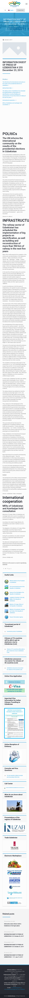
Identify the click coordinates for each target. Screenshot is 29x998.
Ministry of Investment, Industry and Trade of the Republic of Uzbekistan (17, 611)
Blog (10, 26)
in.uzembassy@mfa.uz (16, 987)
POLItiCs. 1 (5, 79)
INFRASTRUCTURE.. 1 (8, 88)
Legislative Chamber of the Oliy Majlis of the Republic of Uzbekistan (17, 599)
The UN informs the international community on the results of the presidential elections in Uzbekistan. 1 (14, 83)
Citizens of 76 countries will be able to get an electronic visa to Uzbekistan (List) (16, 651)
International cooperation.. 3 (9, 100)
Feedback (22, 989)
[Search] (5, 10)
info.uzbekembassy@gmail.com (11, 989)
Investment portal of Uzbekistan (14, 631)
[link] (14, 686)
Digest (15, 26)
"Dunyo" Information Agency (16, 617)
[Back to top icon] (26, 995)
